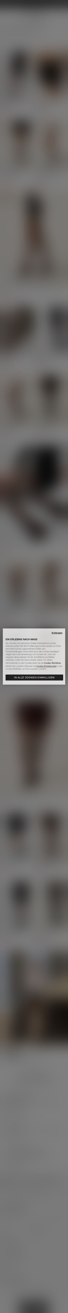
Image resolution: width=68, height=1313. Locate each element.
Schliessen (57, 633)
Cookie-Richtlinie (52, 663)
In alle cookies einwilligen (34, 677)
